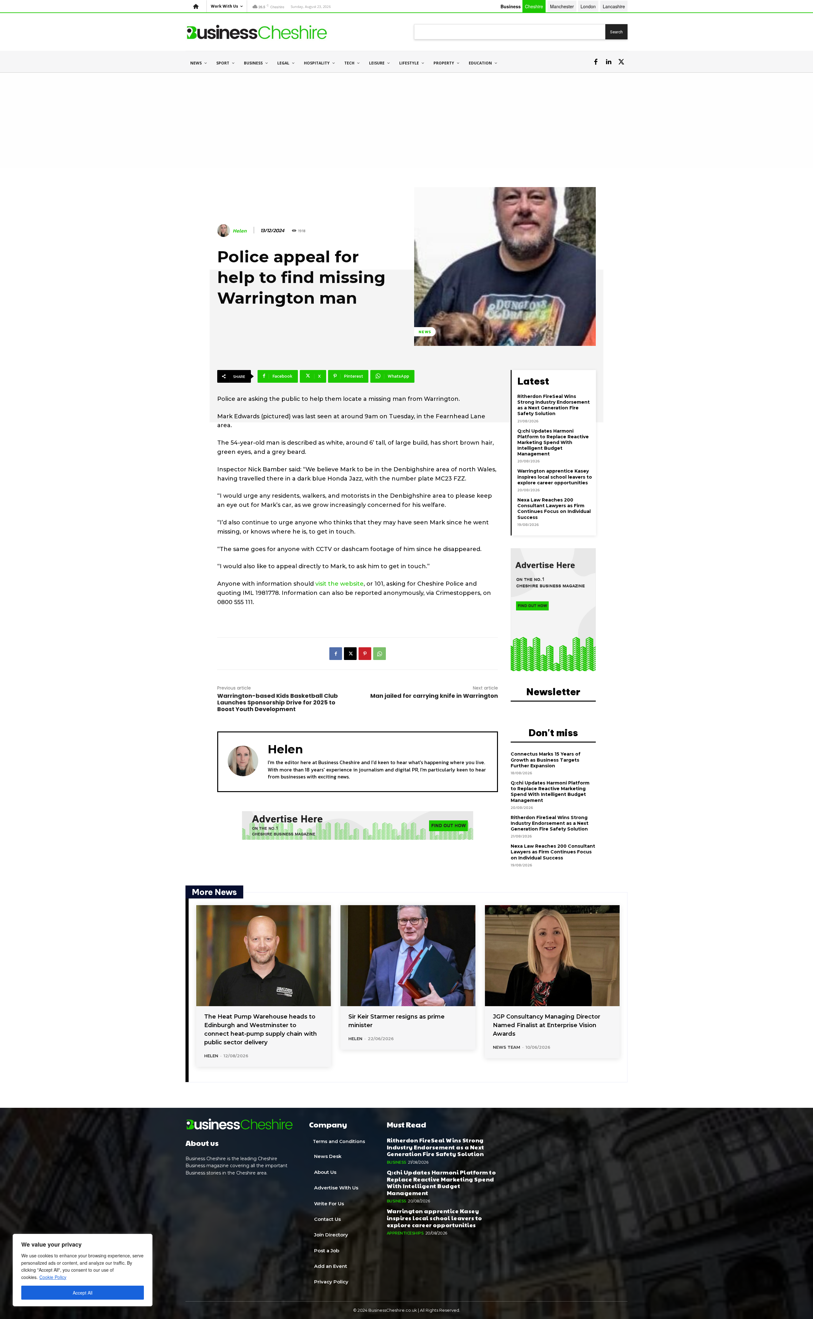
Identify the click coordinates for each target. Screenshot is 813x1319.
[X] (621, 62)
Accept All (82, 1292)
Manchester (562, 6)
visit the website (339, 583)
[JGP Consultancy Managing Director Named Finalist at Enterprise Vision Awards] (552, 955)
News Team (506, 1047)
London (588, 6)
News (425, 332)
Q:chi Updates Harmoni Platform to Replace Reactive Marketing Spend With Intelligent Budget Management (553, 442)
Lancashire (614, 6)
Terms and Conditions (339, 1141)
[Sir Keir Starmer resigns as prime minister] (407, 955)
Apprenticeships (405, 1233)
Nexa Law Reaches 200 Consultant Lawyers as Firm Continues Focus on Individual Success (554, 508)
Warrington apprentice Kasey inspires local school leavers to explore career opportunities (554, 476)
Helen (239, 231)
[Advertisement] (406, 120)
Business (396, 1162)
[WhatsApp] (379, 653)
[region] (82, 1270)
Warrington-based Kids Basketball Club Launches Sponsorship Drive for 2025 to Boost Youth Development (277, 702)
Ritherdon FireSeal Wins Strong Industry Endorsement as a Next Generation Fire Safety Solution (553, 405)
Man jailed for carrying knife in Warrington (434, 696)
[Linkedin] (608, 62)
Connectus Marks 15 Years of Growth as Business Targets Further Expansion (546, 759)
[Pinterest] (365, 653)
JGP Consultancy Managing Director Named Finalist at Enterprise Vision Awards (546, 1025)
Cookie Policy (52, 1277)
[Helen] (224, 230)
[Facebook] (595, 62)
